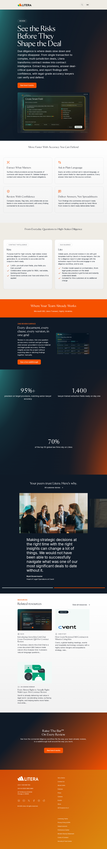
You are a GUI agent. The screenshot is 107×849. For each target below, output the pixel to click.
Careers (60, 796)
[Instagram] (39, 800)
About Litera (61, 785)
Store (59, 804)
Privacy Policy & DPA (64, 822)
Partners (60, 789)
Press (59, 793)
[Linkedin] (19, 800)
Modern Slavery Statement (66, 834)
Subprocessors (62, 826)
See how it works (27, 85)
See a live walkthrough (29, 362)
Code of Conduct (63, 837)
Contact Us (61, 781)
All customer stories (52, 487)
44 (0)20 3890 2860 (27, 788)
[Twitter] (29, 800)
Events (60, 800)
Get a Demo (61, 778)
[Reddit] (44, 800)
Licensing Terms (63, 818)
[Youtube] (24, 800)
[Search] (82, 5)
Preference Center (63, 830)
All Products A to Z (63, 808)
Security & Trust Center (65, 841)
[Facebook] (34, 800)
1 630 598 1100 (25, 785)
